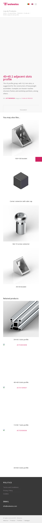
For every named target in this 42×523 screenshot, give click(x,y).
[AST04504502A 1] (8, 66)
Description (21, 110)
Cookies (6, 494)
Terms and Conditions (11, 487)
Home (5, 13)
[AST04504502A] (21, 40)
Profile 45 (26, 13)
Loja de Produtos (9, 11)
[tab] (21, 108)
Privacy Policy (8, 490)
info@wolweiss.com (10, 506)
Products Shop (12, 13)
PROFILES (20, 13)
